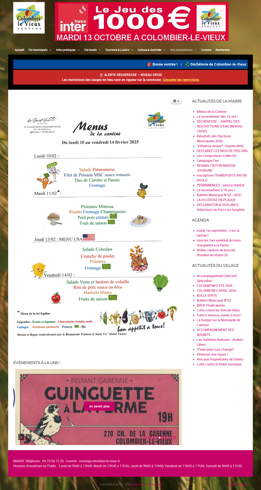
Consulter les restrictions (181, 79)
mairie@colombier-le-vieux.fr (99, 461)
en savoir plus (97, 406)
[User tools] (176, 101)
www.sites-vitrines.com (146, 484)
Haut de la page (238, 484)
